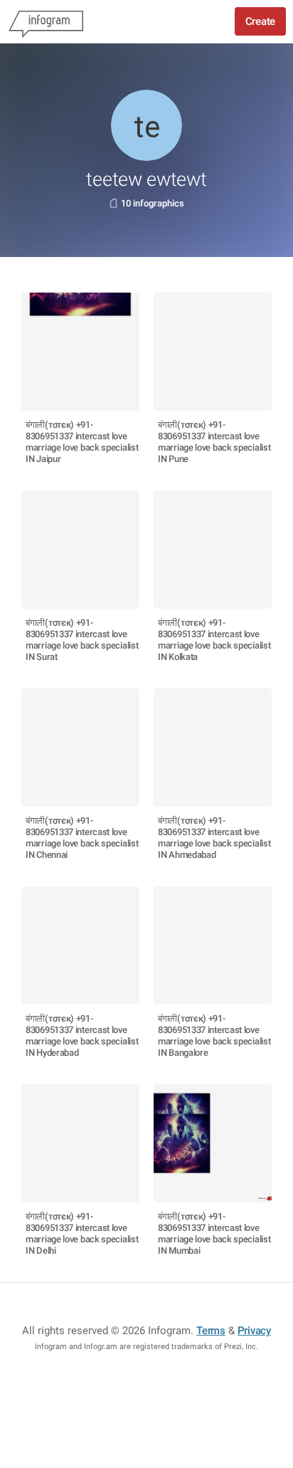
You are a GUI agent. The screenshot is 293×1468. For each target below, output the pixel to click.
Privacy (254, 1330)
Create (260, 21)
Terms (210, 1330)
